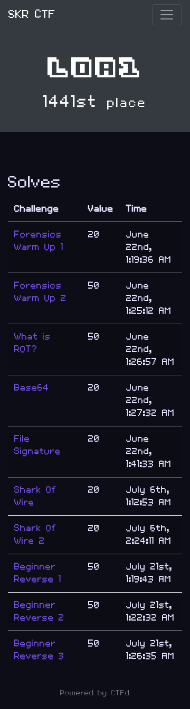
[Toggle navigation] (167, 14)
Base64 (31, 388)
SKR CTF (31, 14)
